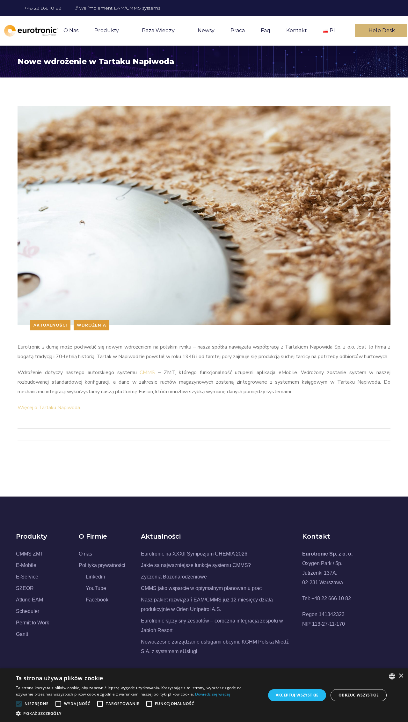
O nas (70, 30)
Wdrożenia (91, 325)
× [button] (400, 676)
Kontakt (296, 30)
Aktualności (50, 325)
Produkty (106, 30)
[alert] (204, 695)
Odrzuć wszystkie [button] (359, 695)
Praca (237, 30)
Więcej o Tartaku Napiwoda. (49, 407)
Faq (265, 30)
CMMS (147, 372)
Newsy (206, 30)
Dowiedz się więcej (212, 694)
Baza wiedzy (158, 30)
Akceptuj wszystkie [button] (297, 695)
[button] (137, 714)
